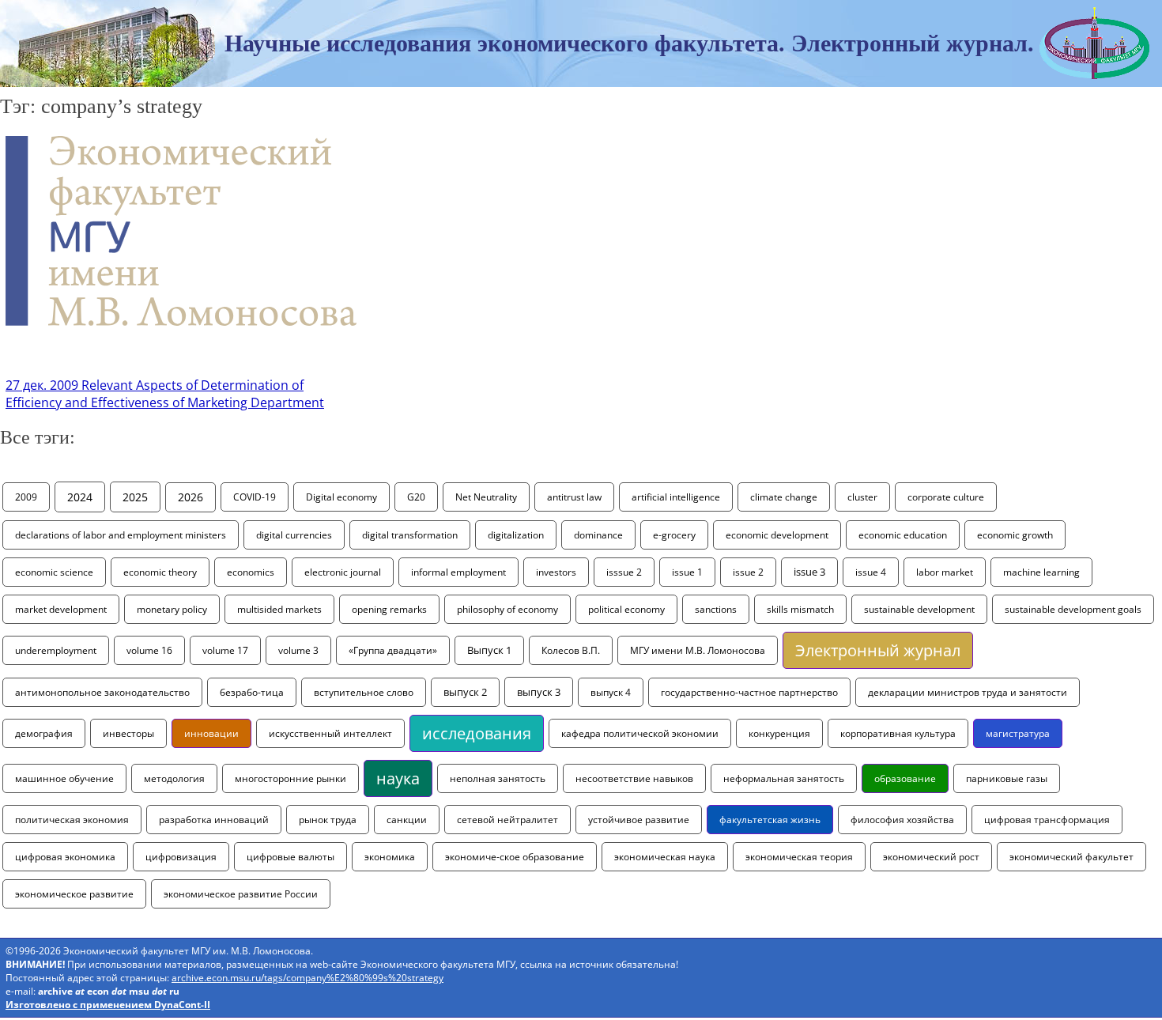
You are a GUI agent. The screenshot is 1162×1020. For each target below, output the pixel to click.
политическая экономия (72, 819)
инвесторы (128, 733)
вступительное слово (363, 692)
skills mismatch (800, 609)
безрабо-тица (252, 692)
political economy (626, 609)
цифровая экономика (65, 856)
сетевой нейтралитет (507, 819)
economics (250, 572)
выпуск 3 (538, 692)
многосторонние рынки (290, 778)
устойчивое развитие (638, 819)
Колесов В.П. (570, 650)
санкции (407, 819)
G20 (416, 497)
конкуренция (779, 733)
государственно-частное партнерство (749, 692)
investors (556, 572)
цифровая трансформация (1047, 819)
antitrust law (574, 497)
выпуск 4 (610, 692)
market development (61, 609)
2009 (26, 497)
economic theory (160, 572)
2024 (79, 496)
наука (398, 778)
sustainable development (919, 609)
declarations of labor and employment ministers (120, 535)
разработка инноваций (214, 819)
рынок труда (328, 819)
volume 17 (225, 650)
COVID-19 (254, 497)
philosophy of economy (507, 609)
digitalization (516, 535)
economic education (902, 535)
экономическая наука (664, 856)
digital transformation (410, 535)
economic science (54, 572)
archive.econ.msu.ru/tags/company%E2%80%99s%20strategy (307, 977)
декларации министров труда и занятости (967, 692)
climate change (783, 497)
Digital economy (341, 497)
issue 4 (870, 572)
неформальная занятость (783, 778)
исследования (476, 733)
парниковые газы (1006, 778)
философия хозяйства (902, 819)
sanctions (716, 609)
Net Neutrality (486, 497)
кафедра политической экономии (640, 733)
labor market (944, 572)
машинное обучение (64, 778)
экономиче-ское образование (514, 856)
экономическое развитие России (241, 894)
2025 (135, 496)
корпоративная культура (898, 733)
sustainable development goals (1073, 609)
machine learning (1041, 572)
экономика (389, 856)
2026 (190, 497)
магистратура (1018, 733)
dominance (598, 535)
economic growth (1015, 535)
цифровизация (181, 856)
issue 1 (687, 572)
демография (44, 733)
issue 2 (748, 572)
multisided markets (279, 609)
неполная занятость (497, 778)
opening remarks (389, 609)
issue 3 (809, 572)
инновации (211, 733)
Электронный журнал (877, 650)
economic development (777, 535)
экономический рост (931, 856)
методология (174, 778)
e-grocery (674, 535)
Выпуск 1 (489, 650)
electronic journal (342, 572)
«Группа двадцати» (393, 650)
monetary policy (172, 609)
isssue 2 (624, 572)
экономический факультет (1071, 856)
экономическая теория (799, 856)
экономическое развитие (74, 894)
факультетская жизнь (770, 819)
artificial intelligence (676, 497)
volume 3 (298, 650)
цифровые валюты (290, 856)
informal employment (458, 572)
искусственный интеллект (330, 733)
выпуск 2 (465, 692)
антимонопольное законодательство (102, 692)
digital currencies (294, 535)
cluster (862, 497)
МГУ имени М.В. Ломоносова (697, 650)
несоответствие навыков (634, 778)
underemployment (55, 650)
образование (905, 778)
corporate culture (945, 497)
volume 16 (149, 650)
